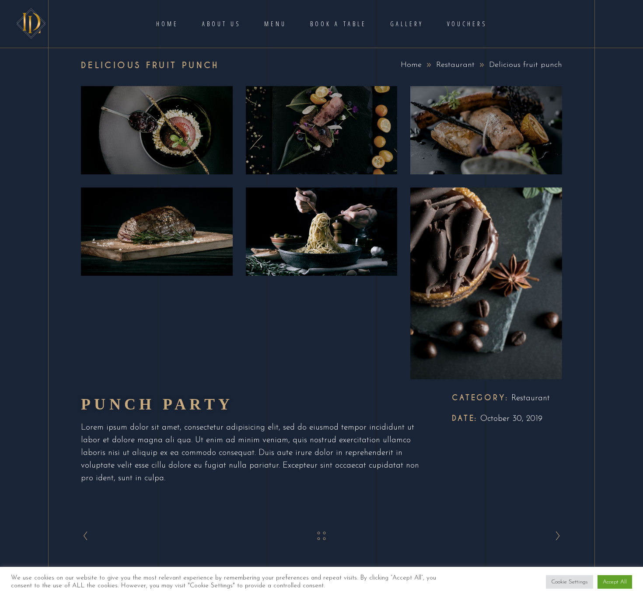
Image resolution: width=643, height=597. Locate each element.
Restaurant (455, 65)
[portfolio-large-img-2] (322, 130)
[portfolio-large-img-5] (322, 231)
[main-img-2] (486, 283)
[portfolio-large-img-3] (486, 130)
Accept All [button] (615, 582)
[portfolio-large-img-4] (157, 231)
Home (411, 65)
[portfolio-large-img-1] (157, 130)
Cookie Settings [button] (569, 582)
